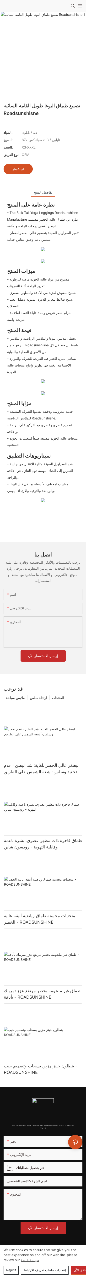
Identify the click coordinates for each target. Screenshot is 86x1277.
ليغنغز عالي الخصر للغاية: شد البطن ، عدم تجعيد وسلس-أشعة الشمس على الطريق (41, 768)
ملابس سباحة (15, 698)
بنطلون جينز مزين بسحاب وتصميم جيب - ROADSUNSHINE (40, 1069)
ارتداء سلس (38, 698)
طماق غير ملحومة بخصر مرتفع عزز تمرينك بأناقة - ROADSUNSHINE (42, 994)
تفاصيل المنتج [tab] (43, 192)
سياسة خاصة (30, 1260)
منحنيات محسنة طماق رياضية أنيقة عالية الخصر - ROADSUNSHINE (39, 919)
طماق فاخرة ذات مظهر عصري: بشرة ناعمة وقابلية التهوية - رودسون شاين (43, 843)
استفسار (18, 169)
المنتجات (58, 698)
